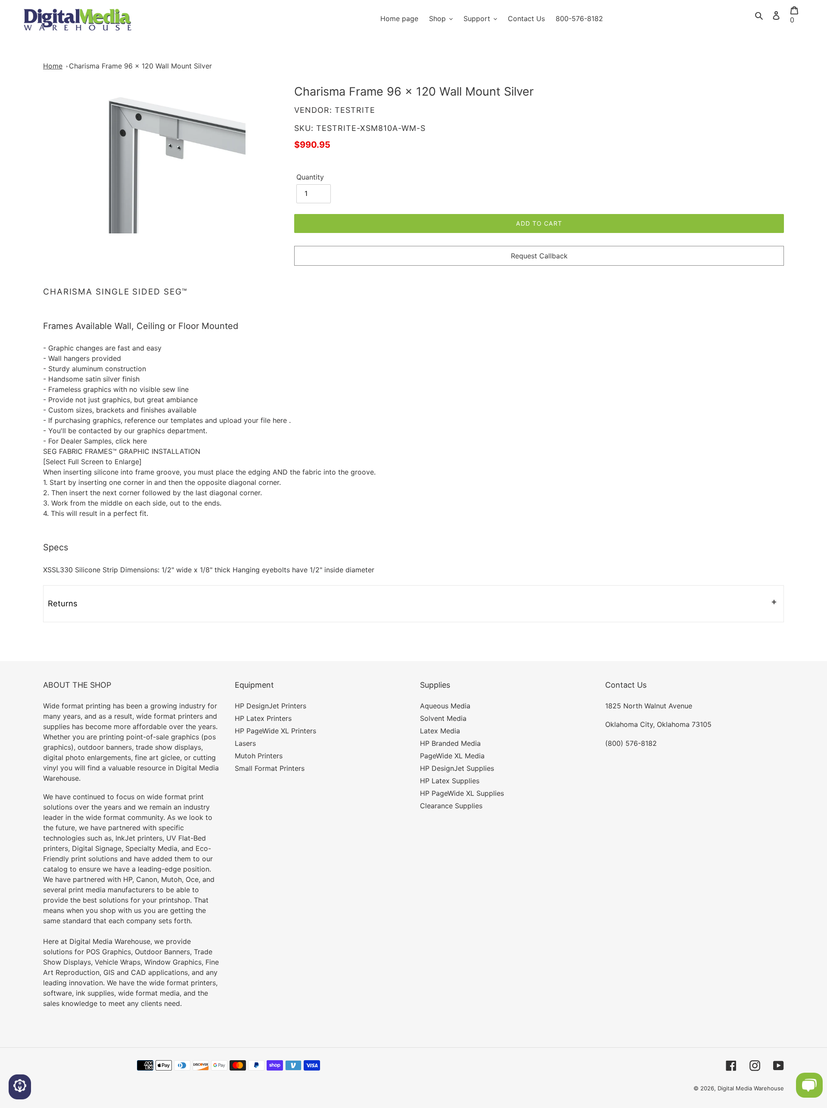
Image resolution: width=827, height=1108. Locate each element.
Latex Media (440, 730)
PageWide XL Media (452, 755)
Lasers (245, 743)
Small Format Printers (270, 768)
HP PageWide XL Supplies (462, 793)
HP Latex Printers (263, 718)
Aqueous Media (445, 705)
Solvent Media (443, 718)
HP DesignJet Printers (270, 705)
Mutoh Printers (259, 755)
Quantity (310, 177)
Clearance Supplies (451, 805)
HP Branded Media (450, 743)
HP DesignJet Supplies (457, 768)
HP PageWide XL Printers (275, 730)
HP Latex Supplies (449, 780)
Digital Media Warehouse (751, 1088)
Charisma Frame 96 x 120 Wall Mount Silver (140, 66)
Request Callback (539, 255)
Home (52, 66)
